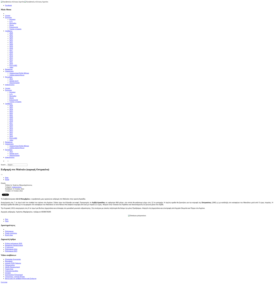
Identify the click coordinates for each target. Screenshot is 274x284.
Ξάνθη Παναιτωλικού (12, 267)
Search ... (4, 165)
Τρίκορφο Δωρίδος (11, 271)
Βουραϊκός (9, 261)
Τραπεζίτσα (9, 269)
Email (7, 179)
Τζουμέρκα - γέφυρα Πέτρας (15, 276)
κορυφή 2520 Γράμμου (13, 263)
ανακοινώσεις (17, 187)
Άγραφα (8, 273)
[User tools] (2, 174)
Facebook (8, 5)
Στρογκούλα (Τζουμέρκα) (14, 275)
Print (6, 178)
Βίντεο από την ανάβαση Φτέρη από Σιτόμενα (20, 278)
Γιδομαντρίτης (10, 265)
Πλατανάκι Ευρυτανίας (13, 259)
